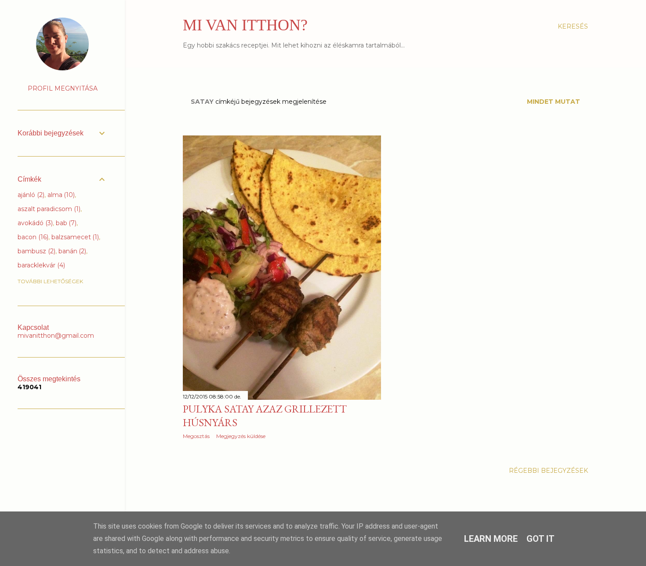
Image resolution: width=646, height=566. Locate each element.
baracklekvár (40, 265)
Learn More (491, 538)
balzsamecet (74, 237)
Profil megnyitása (63, 88)
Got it (540, 538)
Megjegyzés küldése (240, 436)
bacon (32, 237)
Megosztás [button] (196, 436)
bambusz (36, 251)
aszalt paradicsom (48, 209)
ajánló (30, 195)
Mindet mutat (553, 102)
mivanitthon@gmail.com (56, 336)
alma (60, 195)
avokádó (34, 223)
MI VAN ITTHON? (245, 25)
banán (71, 251)
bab (65, 223)
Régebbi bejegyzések (548, 471)
